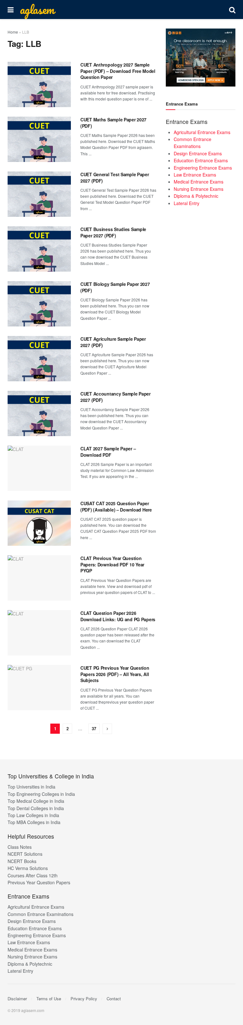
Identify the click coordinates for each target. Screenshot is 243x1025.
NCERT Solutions (25, 854)
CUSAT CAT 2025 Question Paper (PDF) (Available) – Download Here (116, 506)
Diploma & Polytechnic (196, 196)
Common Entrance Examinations (40, 914)
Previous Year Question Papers (39, 882)
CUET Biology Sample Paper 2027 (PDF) (115, 287)
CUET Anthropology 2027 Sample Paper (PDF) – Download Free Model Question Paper (117, 70)
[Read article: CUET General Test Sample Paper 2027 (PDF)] (39, 194)
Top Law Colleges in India (33, 815)
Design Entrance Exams (198, 153)
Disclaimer (17, 999)
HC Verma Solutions (28, 868)
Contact (114, 999)
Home (13, 32)
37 (94, 728)
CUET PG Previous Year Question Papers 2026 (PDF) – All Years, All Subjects (114, 674)
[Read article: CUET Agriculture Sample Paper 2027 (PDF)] (39, 358)
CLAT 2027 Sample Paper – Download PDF (108, 451)
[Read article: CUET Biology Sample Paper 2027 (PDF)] (39, 303)
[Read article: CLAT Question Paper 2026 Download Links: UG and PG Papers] (39, 632)
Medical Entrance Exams (198, 181)
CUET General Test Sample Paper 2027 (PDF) (114, 177)
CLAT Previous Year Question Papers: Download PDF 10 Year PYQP (112, 564)
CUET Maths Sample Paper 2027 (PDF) (113, 122)
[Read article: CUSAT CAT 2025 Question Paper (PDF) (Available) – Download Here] (39, 523)
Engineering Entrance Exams (203, 167)
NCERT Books (22, 861)
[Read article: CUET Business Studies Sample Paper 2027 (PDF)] (39, 249)
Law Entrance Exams (195, 174)
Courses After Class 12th (33, 875)
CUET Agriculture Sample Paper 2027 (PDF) (113, 342)
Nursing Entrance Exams (198, 189)
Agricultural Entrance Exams (202, 132)
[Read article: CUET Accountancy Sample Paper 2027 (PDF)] (39, 413)
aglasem (37, 9)
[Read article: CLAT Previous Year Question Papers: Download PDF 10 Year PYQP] (39, 578)
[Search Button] (232, 9)
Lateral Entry (186, 203)
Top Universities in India (31, 786)
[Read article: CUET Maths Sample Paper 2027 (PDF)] (39, 139)
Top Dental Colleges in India (36, 808)
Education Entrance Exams (201, 160)
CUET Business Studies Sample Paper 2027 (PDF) (113, 232)
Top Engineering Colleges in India (41, 794)
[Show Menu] (11, 9)
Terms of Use (48, 999)
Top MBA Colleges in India (34, 822)
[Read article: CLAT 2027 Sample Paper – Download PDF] (39, 468)
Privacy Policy (84, 999)
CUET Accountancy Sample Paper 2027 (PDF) (115, 396)
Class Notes (20, 847)
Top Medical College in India (36, 801)
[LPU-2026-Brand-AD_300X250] (200, 57)
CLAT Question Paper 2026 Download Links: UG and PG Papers (117, 616)
